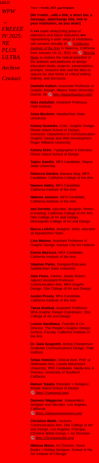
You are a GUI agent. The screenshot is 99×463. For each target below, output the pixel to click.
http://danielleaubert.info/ (73, 94)
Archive (11, 67)
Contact (11, 78)
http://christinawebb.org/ (55, 438)
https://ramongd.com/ (52, 393)
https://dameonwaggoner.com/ (59, 413)
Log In (5, 2)
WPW (8, 11)
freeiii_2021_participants (57, 7)
